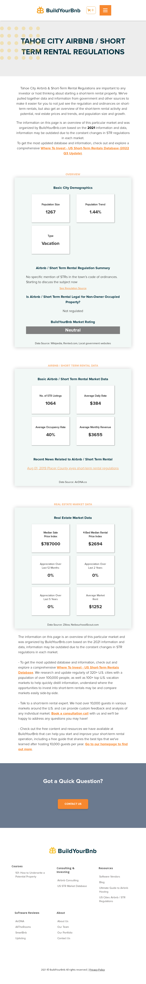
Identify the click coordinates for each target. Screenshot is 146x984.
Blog (102, 882)
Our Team (63, 927)
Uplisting (20, 938)
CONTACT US (73, 804)
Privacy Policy (97, 969)
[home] (59, 10)
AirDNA (19, 921)
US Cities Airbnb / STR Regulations (112, 899)
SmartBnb (21, 932)
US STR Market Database (72, 886)
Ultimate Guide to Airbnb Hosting (113, 889)
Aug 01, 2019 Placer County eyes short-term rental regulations (73, 468)
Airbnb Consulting (68, 880)
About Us (62, 921)
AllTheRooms (23, 927)
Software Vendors (109, 876)
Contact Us (63, 938)
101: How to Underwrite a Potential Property (30, 874)
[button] (91, 10)
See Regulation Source (73, 288)
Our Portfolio (64, 932)
